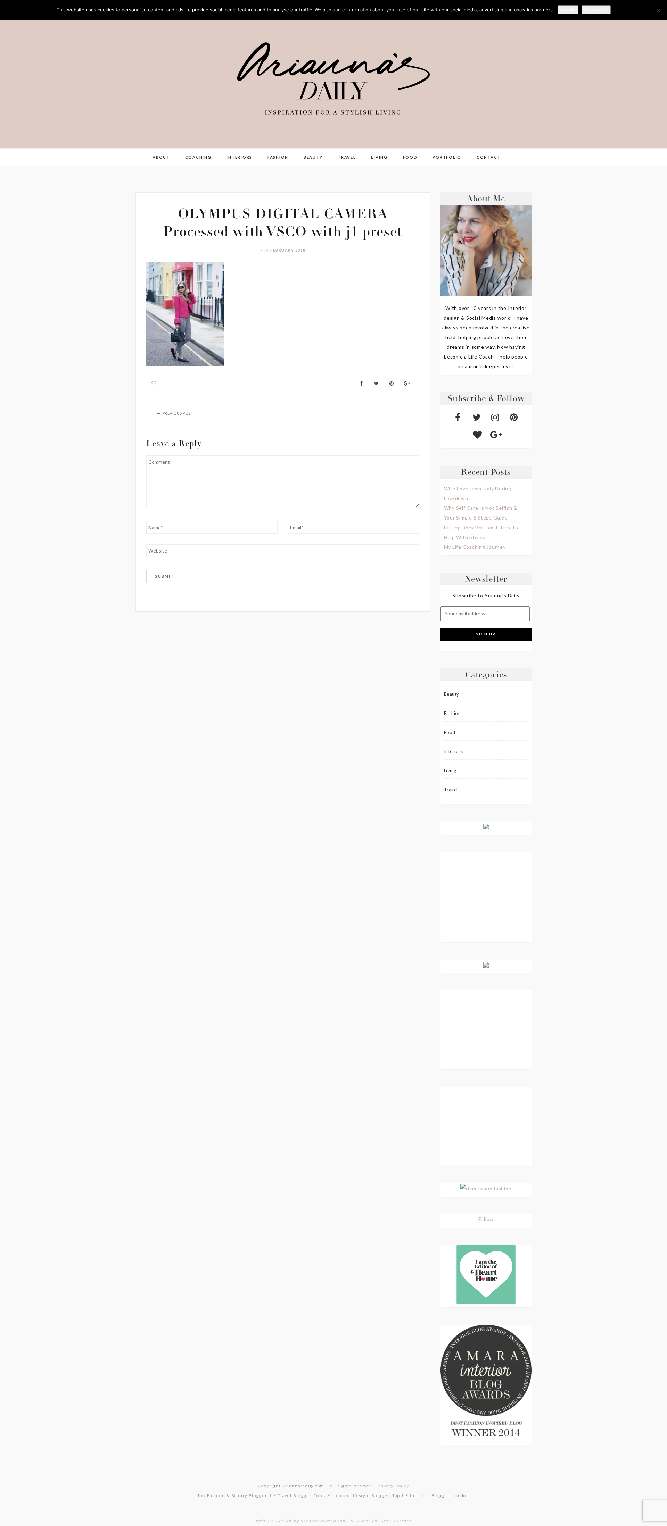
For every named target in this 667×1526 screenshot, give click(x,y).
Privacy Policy (393, 1486)
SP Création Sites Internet (381, 1521)
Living (379, 157)
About (161, 157)
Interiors (239, 157)
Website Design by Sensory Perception (301, 1521)
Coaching (198, 157)
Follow (486, 1219)
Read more (596, 9)
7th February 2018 (283, 250)
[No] (658, 10)
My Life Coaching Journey (475, 547)
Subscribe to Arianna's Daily (485, 595)
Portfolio (447, 157)
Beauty (313, 157)
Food (410, 157)
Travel (347, 157)
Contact (489, 157)
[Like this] (154, 383)
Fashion (277, 157)
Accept (568, 9)
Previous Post (178, 413)
